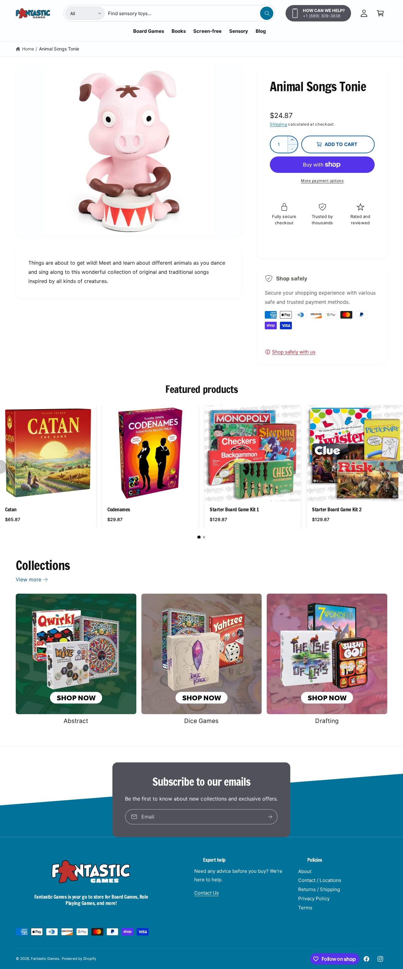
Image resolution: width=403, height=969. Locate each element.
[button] (380, 13)
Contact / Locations (319, 880)
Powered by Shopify (79, 958)
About (304, 871)
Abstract (76, 721)
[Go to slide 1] (199, 537)
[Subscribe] (270, 817)
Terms (305, 908)
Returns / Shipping (319, 889)
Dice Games (201, 721)
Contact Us (206, 893)
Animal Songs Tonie (59, 48)
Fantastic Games (45, 958)
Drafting (326, 721)
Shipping (278, 124)
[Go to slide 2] (204, 537)
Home (28, 48)
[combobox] (190, 13)
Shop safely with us (293, 352)
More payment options (322, 180)
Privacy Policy (313, 898)
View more (28, 579)
